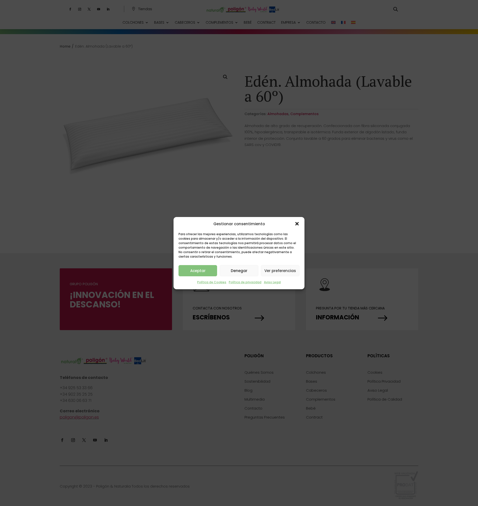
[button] (297, 223)
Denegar (239, 270)
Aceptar (198, 270)
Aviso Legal (272, 282)
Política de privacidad (245, 282)
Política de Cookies (211, 282)
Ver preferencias (280, 270)
